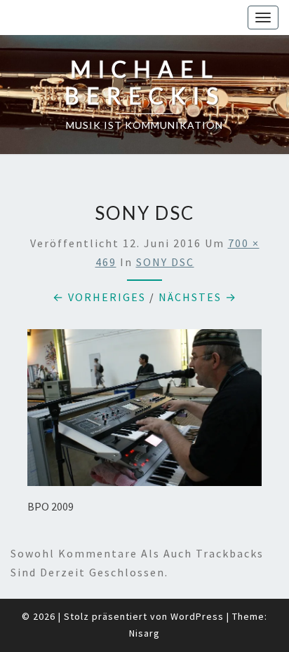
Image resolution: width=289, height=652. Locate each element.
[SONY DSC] (144, 412)
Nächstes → (198, 297)
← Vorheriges (99, 297)
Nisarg (144, 633)
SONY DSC (165, 262)
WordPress (197, 616)
